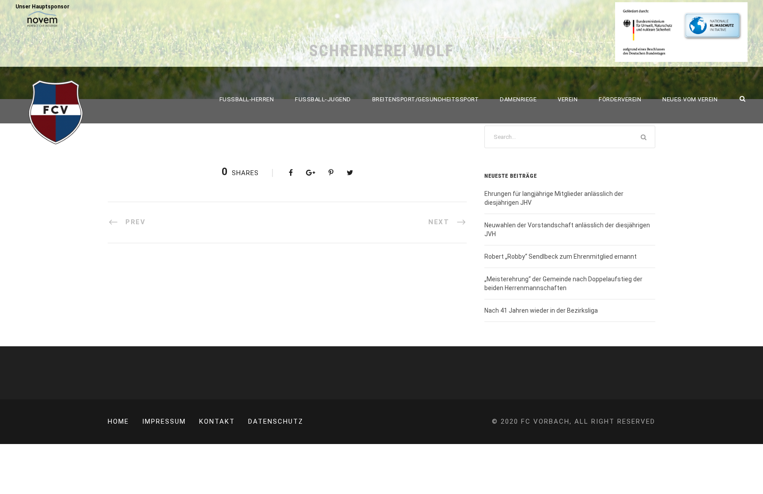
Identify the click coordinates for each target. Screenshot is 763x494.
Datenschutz (275, 421)
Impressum (164, 421)
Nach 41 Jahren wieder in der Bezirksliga (541, 310)
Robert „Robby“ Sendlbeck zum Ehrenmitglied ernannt (560, 256)
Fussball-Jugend (323, 99)
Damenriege (518, 99)
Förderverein (620, 99)
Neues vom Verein (690, 99)
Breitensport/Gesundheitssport (425, 99)
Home (118, 421)
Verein (568, 99)
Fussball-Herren (246, 99)
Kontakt (217, 421)
